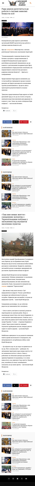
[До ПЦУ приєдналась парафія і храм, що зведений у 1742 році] (6, 205)
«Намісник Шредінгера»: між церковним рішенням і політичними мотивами (21, 143)
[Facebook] (8, 478)
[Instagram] (13, 478)
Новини (4, 20)
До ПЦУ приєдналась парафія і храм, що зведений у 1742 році (21, 205)
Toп (13, 130)
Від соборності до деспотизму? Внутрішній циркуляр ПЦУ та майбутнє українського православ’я (22, 153)
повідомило (10, 49)
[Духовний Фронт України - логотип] (17, 3)
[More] (30, 122)
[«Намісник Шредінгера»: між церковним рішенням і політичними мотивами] (6, 143)
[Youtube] (26, 478)
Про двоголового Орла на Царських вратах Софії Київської (22, 132)
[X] (21, 478)
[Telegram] (17, 478)
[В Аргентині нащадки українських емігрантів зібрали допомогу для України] (6, 162)
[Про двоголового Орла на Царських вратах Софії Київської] (6, 133)
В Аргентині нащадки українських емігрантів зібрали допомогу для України (22, 162)
